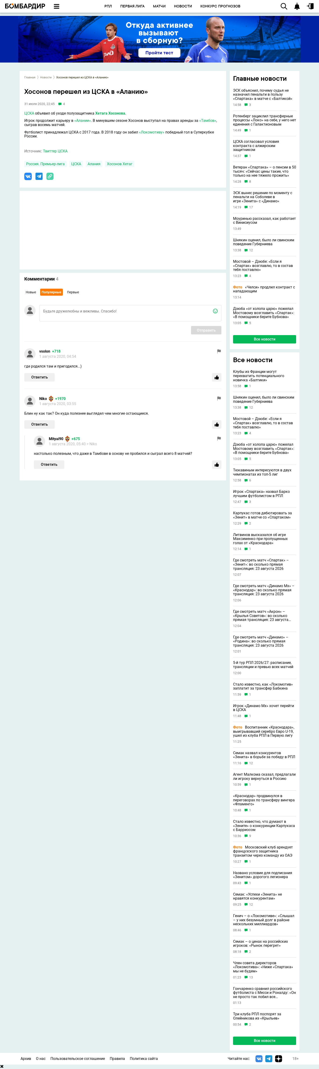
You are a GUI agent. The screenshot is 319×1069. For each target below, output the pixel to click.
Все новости (264, 339)
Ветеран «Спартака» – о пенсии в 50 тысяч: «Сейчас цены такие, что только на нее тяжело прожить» (264, 171)
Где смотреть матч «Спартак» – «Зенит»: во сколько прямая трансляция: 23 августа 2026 (261, 564)
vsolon (44, 351)
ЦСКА (29, 113)
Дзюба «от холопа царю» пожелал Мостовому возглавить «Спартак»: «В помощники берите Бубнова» (263, 313)
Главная (29, 77)
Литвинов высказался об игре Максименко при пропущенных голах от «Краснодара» (260, 539)
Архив (26, 1058)
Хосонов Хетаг (119, 164)
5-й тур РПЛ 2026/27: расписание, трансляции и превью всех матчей (263, 665)
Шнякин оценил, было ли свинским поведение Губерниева (263, 242)
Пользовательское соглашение (77, 1058)
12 (251, 250)
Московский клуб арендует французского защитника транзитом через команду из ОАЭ (263, 851)
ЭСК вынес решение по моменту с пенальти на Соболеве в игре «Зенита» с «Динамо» (262, 197)
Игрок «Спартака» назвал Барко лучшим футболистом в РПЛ (261, 494)
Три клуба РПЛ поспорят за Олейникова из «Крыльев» (257, 1016)
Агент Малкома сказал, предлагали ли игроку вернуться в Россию (264, 776)
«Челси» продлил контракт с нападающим (264, 289)
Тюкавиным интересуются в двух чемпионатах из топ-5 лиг (262, 472)
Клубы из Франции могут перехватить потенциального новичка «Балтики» (258, 376)
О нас (41, 1058)
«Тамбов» (207, 120)
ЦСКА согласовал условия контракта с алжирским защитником (256, 146)
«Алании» (82, 120)
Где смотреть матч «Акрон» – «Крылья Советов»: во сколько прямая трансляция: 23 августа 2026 (260, 616)
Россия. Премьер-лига (45, 164)
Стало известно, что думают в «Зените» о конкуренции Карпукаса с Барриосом (264, 826)
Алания (94, 164)
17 (251, 207)
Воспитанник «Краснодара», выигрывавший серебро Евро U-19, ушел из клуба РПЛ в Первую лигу (263, 731)
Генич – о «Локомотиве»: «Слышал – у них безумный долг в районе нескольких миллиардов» (263, 920)
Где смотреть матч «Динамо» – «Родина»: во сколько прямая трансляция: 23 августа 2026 (260, 641)
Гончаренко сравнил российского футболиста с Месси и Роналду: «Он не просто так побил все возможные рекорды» (264, 993)
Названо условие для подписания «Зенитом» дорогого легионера (262, 875)
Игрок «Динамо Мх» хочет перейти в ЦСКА (263, 708)
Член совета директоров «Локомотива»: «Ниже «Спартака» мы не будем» (263, 967)
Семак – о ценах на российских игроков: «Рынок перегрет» (260, 943)
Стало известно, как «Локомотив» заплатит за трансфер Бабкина (263, 686)
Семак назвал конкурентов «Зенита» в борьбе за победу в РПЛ (264, 755)
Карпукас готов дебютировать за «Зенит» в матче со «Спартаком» (262, 515)
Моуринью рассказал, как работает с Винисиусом (264, 221)
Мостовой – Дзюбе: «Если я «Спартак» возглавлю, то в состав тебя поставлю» (263, 265)
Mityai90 (56, 439)
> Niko (92, 444)
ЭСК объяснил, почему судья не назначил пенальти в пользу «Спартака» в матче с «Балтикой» (262, 94)
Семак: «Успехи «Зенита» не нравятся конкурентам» (257, 896)
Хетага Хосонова (110, 113)
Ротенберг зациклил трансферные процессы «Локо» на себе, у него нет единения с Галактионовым (264, 120)
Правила (117, 1058)
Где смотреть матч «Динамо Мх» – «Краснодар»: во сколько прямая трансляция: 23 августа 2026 (263, 590)
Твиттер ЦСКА (55, 151)
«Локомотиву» (151, 132)
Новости (46, 77)
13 (251, 977)
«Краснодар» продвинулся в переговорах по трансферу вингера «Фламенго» (264, 800)
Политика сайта (144, 1058)
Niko (43, 398)
